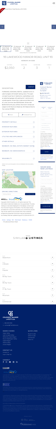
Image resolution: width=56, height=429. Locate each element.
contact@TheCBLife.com (11, 325)
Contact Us (42, 98)
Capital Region (7, 340)
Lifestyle (5, 264)
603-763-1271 (45, 93)
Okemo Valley (6, 342)
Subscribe (47, 206)
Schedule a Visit (50, 108)
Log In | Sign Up (7, 354)
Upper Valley (6, 333)
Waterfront (6, 257)
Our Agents (48, 98)
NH (13, 220)
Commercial (6, 302)
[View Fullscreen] (4, 178)
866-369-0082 (8, 323)
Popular (5, 270)
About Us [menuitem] (30, 339)
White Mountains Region (9, 337)
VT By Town (6, 289)
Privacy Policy (43, 157)
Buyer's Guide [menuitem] (32, 334)
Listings (9, 220)
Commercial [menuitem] (31, 337)
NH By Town (6, 276)
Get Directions (30, 194)
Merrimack (18, 220)
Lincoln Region (7, 344)
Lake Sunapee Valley (8, 335)
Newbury (24, 220)
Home (3, 220)
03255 (30, 220)
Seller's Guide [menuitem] (32, 335)
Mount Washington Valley (10, 339)
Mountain (5, 295)
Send (47, 151)
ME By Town (6, 283)
